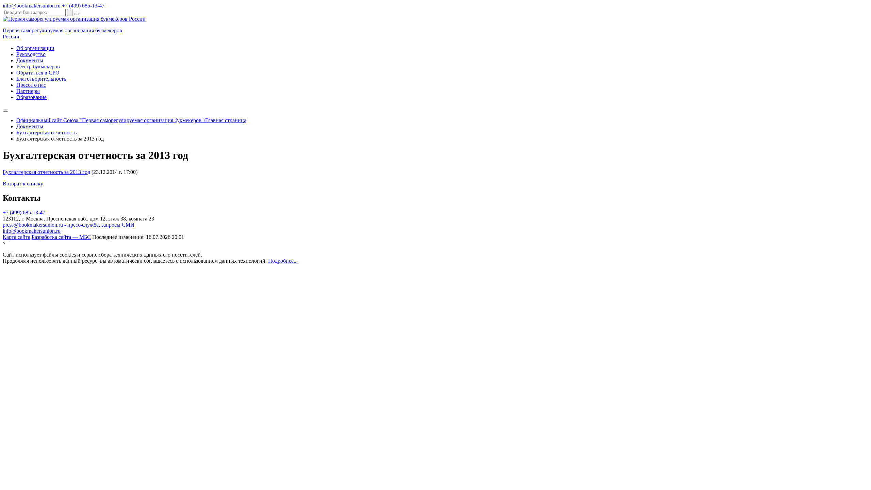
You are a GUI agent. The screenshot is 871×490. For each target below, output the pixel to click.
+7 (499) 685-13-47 (83, 6)
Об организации (35, 48)
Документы (29, 60)
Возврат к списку (23, 183)
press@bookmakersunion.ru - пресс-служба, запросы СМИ (68, 225)
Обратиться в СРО (38, 73)
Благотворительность (41, 79)
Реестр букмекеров (38, 66)
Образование (31, 97)
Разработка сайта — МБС (61, 237)
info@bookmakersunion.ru (32, 6)
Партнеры (28, 91)
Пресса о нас (31, 85)
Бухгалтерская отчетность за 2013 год (46, 172)
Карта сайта (16, 237)
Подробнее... (283, 261)
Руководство (31, 54)
